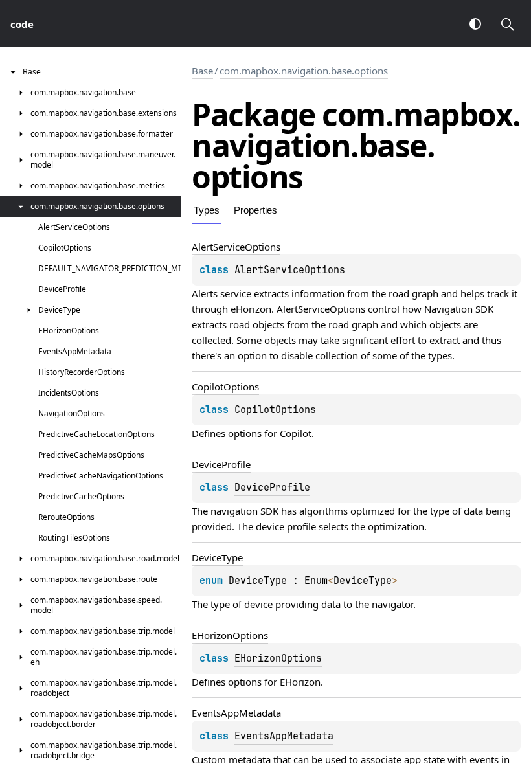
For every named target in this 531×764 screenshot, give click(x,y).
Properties (255, 210)
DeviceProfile (272, 487)
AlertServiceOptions (289, 270)
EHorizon (300, 681)
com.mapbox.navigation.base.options (304, 70)
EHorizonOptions (278, 658)
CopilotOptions (275, 409)
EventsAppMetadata (283, 736)
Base (202, 70)
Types (207, 210)
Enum (316, 580)
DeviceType (258, 580)
